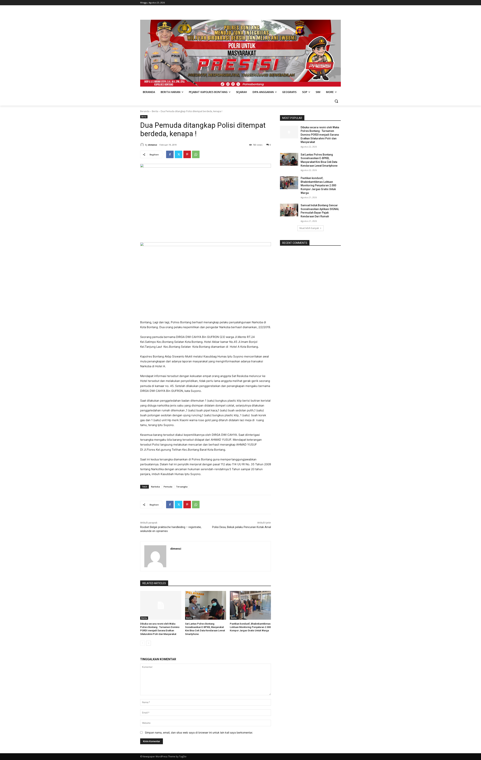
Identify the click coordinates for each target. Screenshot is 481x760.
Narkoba (155, 486)
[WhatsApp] (196, 154)
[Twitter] (178, 154)
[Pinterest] (187, 154)
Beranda (144, 111)
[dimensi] (142, 145)
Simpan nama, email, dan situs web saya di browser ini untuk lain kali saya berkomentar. (199, 732)
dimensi (152, 144)
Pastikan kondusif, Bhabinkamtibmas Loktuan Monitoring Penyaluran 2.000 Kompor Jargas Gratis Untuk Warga (250, 627)
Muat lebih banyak (309, 228)
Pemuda (168, 486)
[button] (336, 101)
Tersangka (182, 486)
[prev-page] (142, 643)
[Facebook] (170, 154)
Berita (155, 111)
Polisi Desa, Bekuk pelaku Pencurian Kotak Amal (241, 527)
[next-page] (148, 643)
